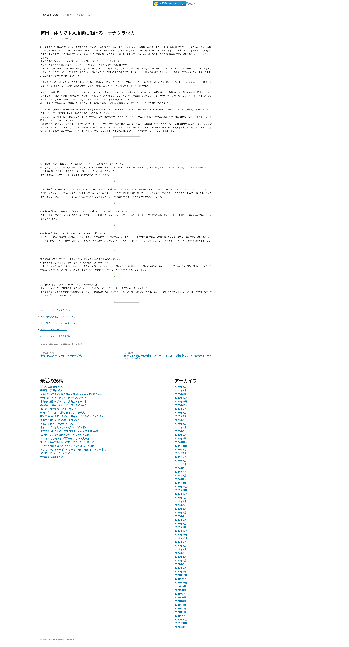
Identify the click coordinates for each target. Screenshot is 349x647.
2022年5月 (180, 556)
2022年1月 (180, 571)
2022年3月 (180, 564)
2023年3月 (180, 519)
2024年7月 (180, 460)
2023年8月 (180, 501)
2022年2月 (180, 567)
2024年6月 (180, 464)
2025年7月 (180, 416)
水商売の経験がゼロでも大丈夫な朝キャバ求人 (64, 401)
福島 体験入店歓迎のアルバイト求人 (57, 316)
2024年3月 (180, 475)
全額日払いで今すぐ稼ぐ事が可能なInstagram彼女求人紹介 (71, 394)
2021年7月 (180, 593)
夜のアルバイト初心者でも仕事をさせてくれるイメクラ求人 (71, 416)
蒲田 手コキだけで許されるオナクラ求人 (62, 412)
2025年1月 (180, 438)
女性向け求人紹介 (49, 14)
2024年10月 (181, 449)
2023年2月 (180, 523)
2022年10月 (181, 538)
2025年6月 (180, 420)
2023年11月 (180, 490)
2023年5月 (180, 512)
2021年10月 (180, 582)
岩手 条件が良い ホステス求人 (55, 336)
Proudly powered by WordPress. (63, 640)
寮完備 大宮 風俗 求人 (51, 390)
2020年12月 (181, 619)
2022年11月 (180, 534)
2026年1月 (180, 394)
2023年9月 (180, 497)
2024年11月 (180, 445)
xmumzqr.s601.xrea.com (51, 39)
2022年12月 (180, 531)
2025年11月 (180, 401)
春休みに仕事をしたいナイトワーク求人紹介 (63, 405)
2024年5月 (180, 468)
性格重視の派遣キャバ (51, 457)
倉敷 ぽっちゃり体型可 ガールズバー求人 (63, 397)
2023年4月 (180, 516)
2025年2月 (180, 434)
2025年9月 (180, 409)
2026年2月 (180, 390)
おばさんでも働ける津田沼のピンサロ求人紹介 (64, 438)
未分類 (80, 344)
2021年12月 (180, 575)
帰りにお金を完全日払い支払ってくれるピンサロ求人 (68, 442)
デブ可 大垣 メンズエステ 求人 (56, 453)
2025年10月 (181, 405)
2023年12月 (180, 486)
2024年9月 (180, 453)
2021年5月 (180, 601)
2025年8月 (180, 412)
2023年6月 (180, 508)
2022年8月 (180, 545)
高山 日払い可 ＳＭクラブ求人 (55, 310)
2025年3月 (180, 431)
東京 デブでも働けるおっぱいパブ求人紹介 (63, 427)
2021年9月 (180, 586)
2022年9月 (180, 542)
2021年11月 (180, 579)
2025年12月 (180, 397)
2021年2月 (180, 612)
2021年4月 (180, 604)
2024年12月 (181, 442)
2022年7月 (180, 549)
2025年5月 (180, 423)
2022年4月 (180, 560)
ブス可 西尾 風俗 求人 (51, 386)
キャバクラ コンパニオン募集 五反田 (58, 323)
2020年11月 (180, 623)
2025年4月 (180, 427)
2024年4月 (180, 471)
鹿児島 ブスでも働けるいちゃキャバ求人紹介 (64, 434)
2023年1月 (180, 527)
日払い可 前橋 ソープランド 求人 (57, 423)
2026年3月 (180, 386)
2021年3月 (180, 608)
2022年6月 (180, 553)
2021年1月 (180, 616)
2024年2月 (180, 479)
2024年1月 (180, 482)
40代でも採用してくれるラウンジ (58, 409)
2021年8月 (180, 590)
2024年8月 (180, 457)
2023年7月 (180, 505)
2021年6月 (180, 597)
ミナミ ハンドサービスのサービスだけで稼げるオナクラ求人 (73, 449)
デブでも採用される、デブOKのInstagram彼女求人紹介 (69, 431)
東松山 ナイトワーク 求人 (53, 329)
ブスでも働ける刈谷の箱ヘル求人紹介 (60, 420)
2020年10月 (181, 627)
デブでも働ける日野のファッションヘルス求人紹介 (67, 445)
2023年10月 (181, 494)
